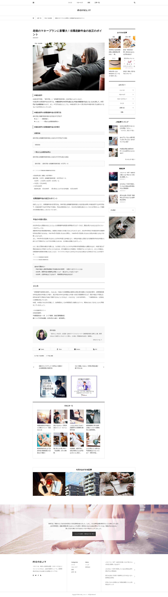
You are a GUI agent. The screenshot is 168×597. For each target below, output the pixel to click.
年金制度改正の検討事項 (43, 257)
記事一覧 (97, 2)
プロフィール (96, 340)
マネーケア (80, 2)
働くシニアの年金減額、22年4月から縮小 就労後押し (49, 318)
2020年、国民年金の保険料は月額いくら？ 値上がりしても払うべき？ (57, 272)
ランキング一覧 (129, 159)
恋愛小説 (122, 108)
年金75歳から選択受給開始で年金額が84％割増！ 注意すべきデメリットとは (59, 269)
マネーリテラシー (122, 99)
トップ (87, 564)
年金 (49, 355)
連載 (89, 2)
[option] (50, 484)
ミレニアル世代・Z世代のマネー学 (84, 534)
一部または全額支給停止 (50, 121)
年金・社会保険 (40, 355)
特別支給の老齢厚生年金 (43, 259)
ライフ (70, 2)
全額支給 (44, 119)
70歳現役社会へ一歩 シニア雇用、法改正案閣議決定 (49, 315)
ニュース (122, 90)
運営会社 (87, 567)
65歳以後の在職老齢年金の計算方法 (48, 170)
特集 (122, 112)
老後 (52, 355)
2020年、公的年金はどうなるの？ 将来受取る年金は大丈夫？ (54, 274)
